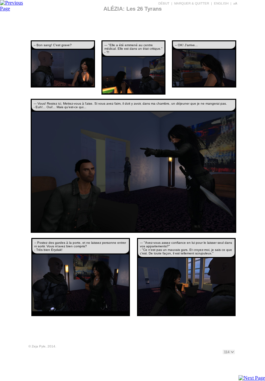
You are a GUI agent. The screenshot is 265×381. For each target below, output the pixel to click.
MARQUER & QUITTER (191, 3)
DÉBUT (163, 3)
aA (235, 3)
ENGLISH (221, 3)
